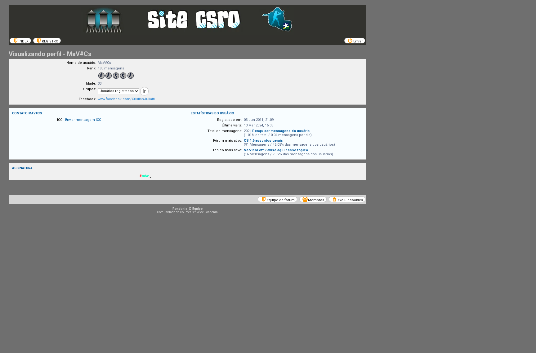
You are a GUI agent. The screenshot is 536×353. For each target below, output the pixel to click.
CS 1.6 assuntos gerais (263, 141)
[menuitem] (20, 40)
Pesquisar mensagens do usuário (281, 131)
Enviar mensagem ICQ (83, 120)
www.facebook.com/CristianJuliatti (126, 99)
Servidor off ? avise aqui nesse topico (276, 150)
